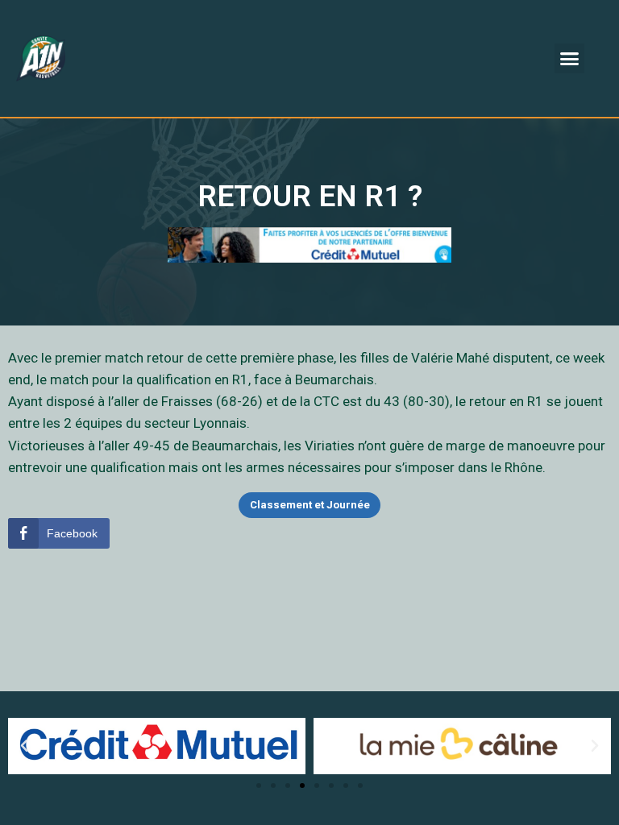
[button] (570, 59)
